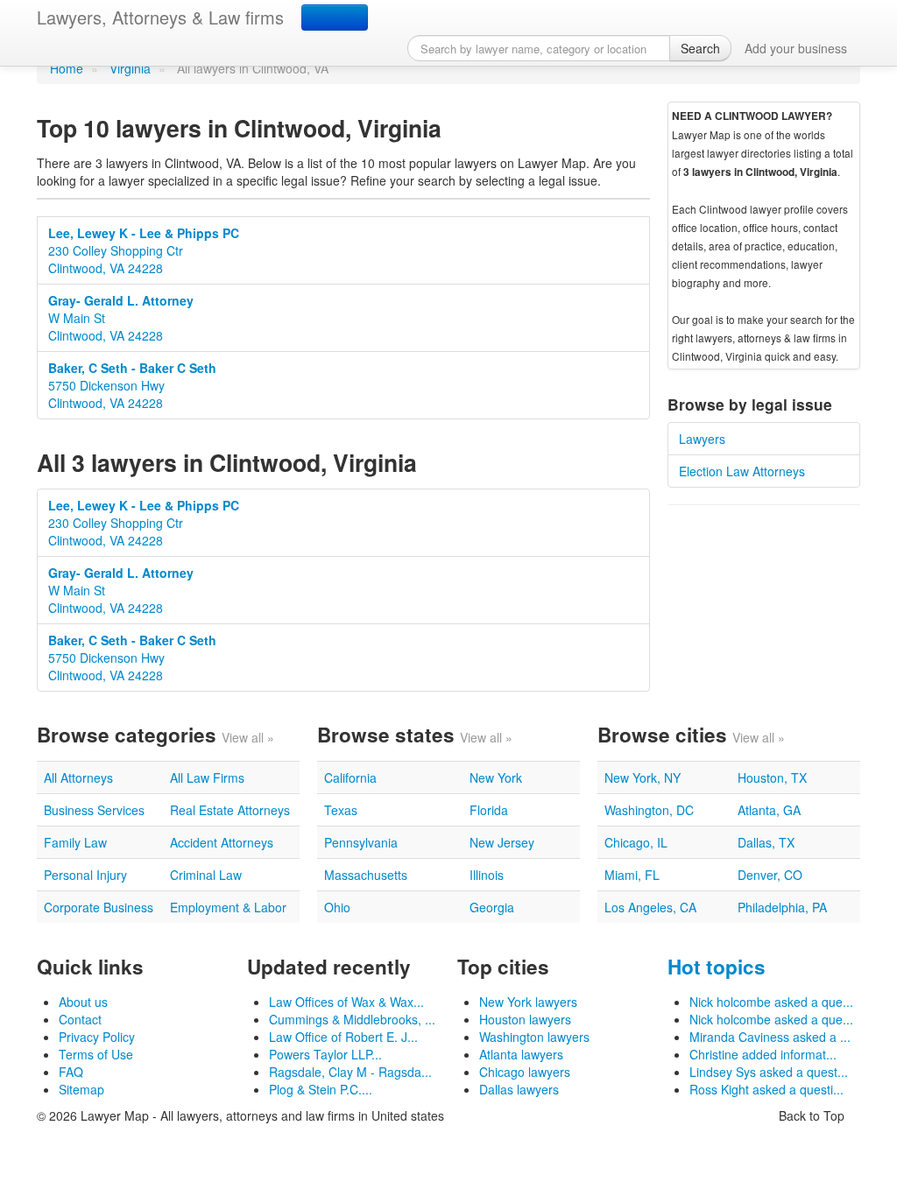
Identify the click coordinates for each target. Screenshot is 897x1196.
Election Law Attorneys (742, 471)
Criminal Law (206, 874)
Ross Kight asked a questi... (766, 1089)
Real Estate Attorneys (230, 810)
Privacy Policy (97, 1036)
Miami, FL (632, 874)
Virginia (130, 68)
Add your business (796, 48)
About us (83, 1001)
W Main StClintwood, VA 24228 (121, 318)
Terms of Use (96, 1054)
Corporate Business (98, 907)
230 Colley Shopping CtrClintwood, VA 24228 (143, 250)
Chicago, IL (635, 842)
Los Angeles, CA (650, 907)
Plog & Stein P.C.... (320, 1089)
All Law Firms (207, 777)
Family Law (75, 842)
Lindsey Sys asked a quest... (768, 1071)
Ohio (337, 907)
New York (496, 777)
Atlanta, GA (769, 810)
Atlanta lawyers (521, 1054)
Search (700, 48)
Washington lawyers (534, 1036)
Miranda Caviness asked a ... (770, 1036)
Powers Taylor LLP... (325, 1054)
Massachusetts (365, 874)
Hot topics (716, 967)
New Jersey (502, 842)
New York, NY (642, 777)
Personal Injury (85, 874)
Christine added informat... (763, 1054)
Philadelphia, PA (782, 907)
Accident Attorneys (221, 842)
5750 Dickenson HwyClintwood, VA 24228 (132, 385)
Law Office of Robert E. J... (343, 1036)
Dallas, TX (766, 842)
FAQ (71, 1071)
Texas (340, 810)
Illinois (487, 874)
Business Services (94, 810)
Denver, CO (770, 874)
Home (66, 68)
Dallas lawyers (519, 1089)
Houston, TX (772, 777)
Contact (80, 1019)
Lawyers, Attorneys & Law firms (160, 17)
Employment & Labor (228, 907)
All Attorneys (78, 777)
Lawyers (702, 438)
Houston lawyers (525, 1019)
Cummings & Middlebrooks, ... (352, 1019)
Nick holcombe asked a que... (771, 1001)
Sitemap (81, 1089)
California (350, 777)
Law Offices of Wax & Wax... (346, 1001)
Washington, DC (649, 810)
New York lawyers (528, 1001)
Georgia (492, 907)
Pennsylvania (361, 842)
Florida (489, 810)
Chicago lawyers (524, 1071)
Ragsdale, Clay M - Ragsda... (350, 1071)
